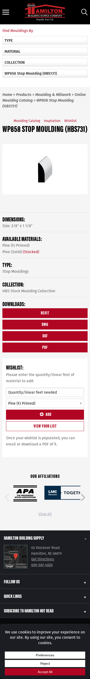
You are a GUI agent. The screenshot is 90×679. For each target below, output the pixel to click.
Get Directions (42, 559)
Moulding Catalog (27, 121)
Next (83, 497)
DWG (45, 324)
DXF (45, 336)
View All (45, 514)
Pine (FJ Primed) (16, 245)
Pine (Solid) (20, 252)
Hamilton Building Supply (24, 537)
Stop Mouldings (15, 271)
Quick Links (13, 595)
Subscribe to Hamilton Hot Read (29, 610)
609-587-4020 (42, 565)
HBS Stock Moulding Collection (28, 291)
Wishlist (70, 121)
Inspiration (52, 121)
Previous (7, 497)
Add (48, 414)
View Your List (45, 426)
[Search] (84, 12)
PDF (45, 347)
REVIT (45, 313)
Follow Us (12, 581)
